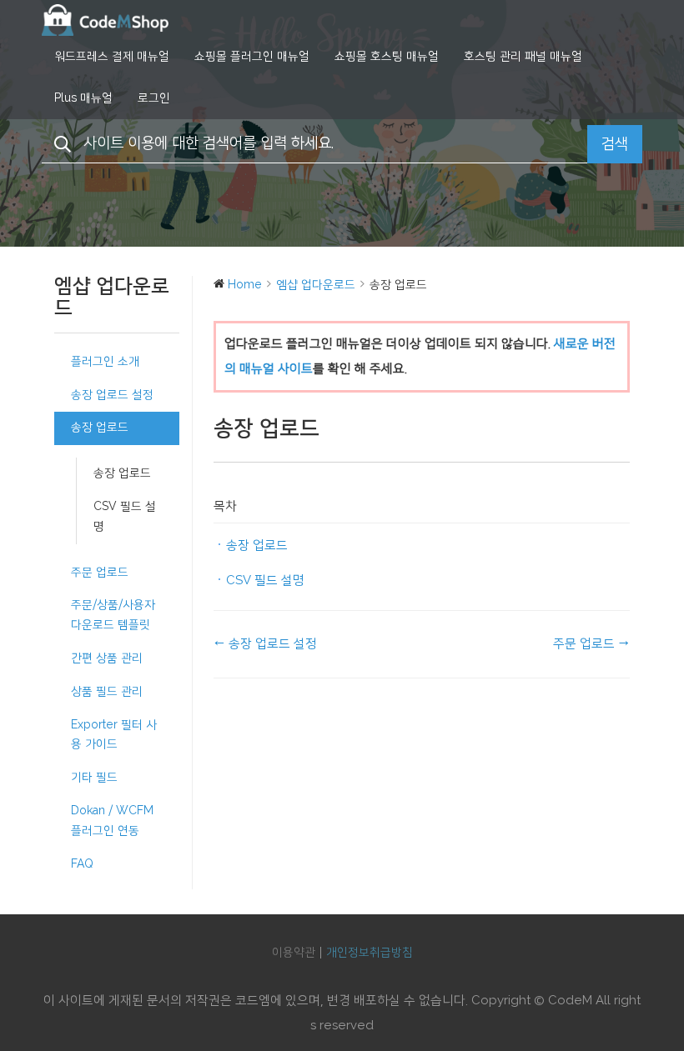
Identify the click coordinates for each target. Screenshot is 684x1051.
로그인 (154, 98)
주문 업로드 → (591, 644)
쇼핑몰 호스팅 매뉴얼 (386, 56)
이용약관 (293, 952)
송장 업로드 (99, 427)
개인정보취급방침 (369, 952)
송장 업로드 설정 (112, 395)
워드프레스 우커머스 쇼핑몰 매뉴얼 (125, 20)
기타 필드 (94, 777)
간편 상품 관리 (107, 658)
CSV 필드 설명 (124, 516)
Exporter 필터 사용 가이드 (114, 735)
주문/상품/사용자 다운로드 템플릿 (113, 615)
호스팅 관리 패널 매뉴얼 (523, 56)
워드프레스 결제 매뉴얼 (111, 56)
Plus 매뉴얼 (83, 98)
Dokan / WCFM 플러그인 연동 (112, 821)
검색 (614, 144)
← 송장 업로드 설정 (265, 644)
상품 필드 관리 (107, 691)
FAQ (82, 864)
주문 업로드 (99, 572)
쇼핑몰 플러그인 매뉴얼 (251, 56)
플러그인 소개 (105, 361)
